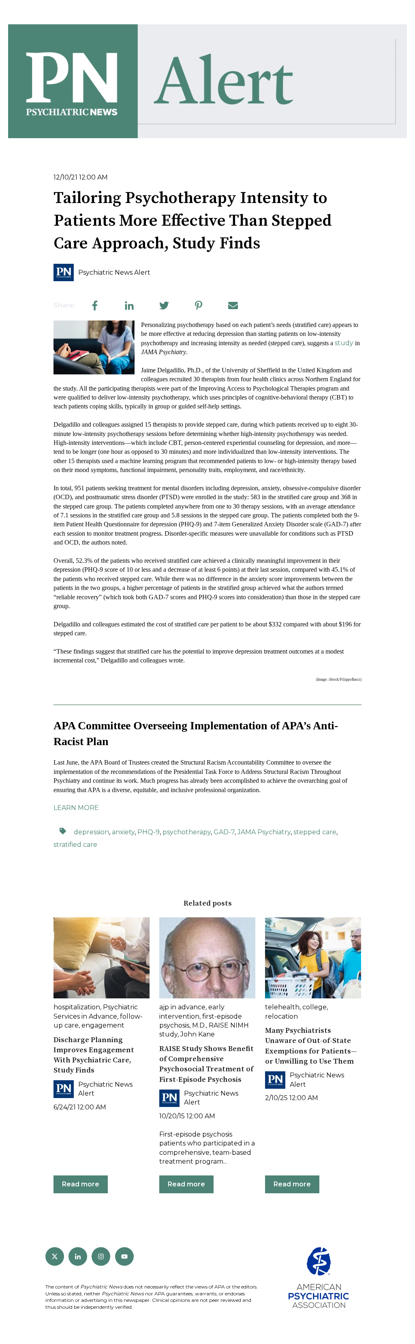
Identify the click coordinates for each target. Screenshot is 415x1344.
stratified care (75, 844)
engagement (102, 1025)
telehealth (282, 1007)
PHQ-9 (148, 832)
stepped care (314, 832)
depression (91, 832)
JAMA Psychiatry (264, 832)
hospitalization (76, 1007)
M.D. (199, 1025)
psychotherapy (187, 832)
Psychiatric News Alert (114, 272)
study (344, 343)
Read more (80, 1184)
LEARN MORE (76, 808)
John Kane (197, 1034)
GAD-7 (224, 832)
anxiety (123, 832)
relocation (281, 1016)
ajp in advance (182, 1007)
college (314, 1007)
